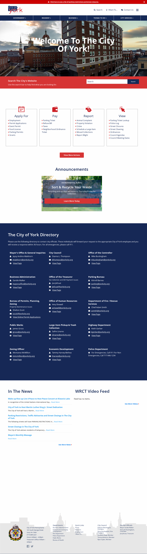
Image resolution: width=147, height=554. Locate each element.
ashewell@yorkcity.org (61, 308)
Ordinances (115, 132)
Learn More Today (72, 201)
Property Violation (84, 123)
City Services (126, 18)
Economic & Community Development (60, 530)
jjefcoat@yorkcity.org (61, 286)
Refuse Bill (47, 123)
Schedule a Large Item (86, 129)
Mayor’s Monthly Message (20, 435)
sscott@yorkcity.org (21, 313)
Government (19, 18)
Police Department (59, 536)
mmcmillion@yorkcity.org (24, 356)
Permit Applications (17, 123)
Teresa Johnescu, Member (106, 537)
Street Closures (117, 126)
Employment (14, 120)
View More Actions (72, 155)
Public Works (57, 538)
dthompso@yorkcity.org (62, 259)
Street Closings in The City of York (23, 426)
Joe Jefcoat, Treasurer (127, 534)
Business (73, 18)
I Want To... (78, 534)
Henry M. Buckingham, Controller (127, 530)
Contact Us (128, 10)
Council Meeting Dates (120, 138)
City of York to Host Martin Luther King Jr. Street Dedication (35, 407)
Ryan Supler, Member (104, 539)
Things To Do (100, 18)
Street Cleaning (116, 129)
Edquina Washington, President (104, 528)
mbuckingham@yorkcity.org (103, 259)
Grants (12, 135)
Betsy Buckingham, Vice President (105, 532)
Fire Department (58, 534)
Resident (46, 18)
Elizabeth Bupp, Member (105, 535)
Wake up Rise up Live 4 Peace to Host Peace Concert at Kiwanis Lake (39, 398)
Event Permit (15, 126)
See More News (65, 445)
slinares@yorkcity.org (61, 335)
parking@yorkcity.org (100, 284)
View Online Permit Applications (27, 317)
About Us (78, 530)
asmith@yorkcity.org (100, 311)
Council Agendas (117, 135)
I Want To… (112, 10)
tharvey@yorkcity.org (61, 356)
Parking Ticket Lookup (119, 120)
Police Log (114, 123)
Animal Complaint (84, 120)
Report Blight (82, 135)
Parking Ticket (49, 120)
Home (77, 528)
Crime (79, 126)
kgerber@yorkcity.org (100, 332)
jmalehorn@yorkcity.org (23, 259)
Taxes (45, 126)
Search (99, 10)
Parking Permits (16, 132)
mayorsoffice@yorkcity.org (24, 284)
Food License (15, 129)
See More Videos (131, 404)
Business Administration (60, 528)
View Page (17, 263)
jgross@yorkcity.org (21, 332)
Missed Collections (85, 132)
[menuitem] (19, 18)
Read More (55, 402)
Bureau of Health (58, 540)
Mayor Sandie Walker (127, 528)
